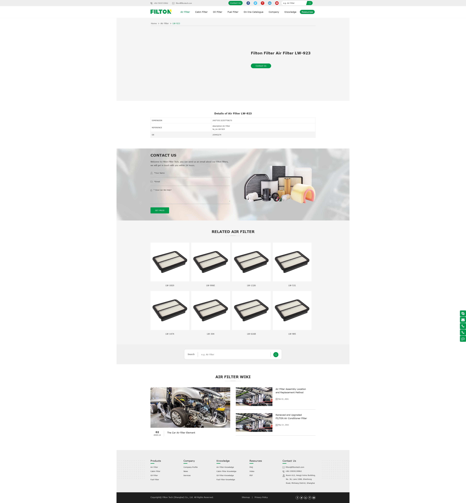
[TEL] (463, 326)
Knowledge (290, 12)
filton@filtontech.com (184, 3)
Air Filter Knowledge (225, 467)
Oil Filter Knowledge (225, 475)
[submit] (310, 3)
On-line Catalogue (253, 12)
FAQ (251, 467)
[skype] (463, 313)
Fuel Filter (233, 12)
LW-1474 (170, 334)
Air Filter (185, 12)
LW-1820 (170, 285)
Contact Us (235, 3)
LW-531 (292, 285)
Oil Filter (217, 12)
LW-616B (251, 334)
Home (154, 23)
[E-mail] (463, 320)
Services (187, 475)
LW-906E (210, 285)
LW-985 (292, 334)
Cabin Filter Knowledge (226, 471)
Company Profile (190, 467)
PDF (251, 475)
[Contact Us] (463, 339)
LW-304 (210, 334)
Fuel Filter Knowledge (225, 479)
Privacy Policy (261, 497)
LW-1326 (251, 285)
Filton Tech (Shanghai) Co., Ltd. (178, 497)
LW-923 (176, 23)
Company (274, 12)
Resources (307, 12)
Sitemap (246, 497)
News (185, 471)
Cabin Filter (201, 12)
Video (252, 471)
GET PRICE (159, 210)
